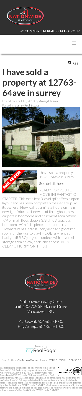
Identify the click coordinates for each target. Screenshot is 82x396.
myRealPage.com (41, 351)
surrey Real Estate (27, 105)
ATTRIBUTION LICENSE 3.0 (65, 360)
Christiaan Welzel (27, 360)
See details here (51, 183)
